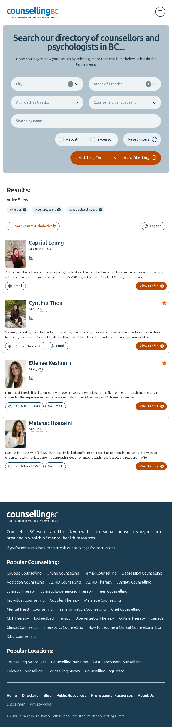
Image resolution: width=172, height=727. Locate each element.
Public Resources (71, 695)
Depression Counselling (142, 573)
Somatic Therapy (21, 591)
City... (44, 84)
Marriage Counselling (102, 600)
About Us (146, 695)
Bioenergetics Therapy (95, 618)
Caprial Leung (46, 243)
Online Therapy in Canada (141, 618)
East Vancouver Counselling (117, 662)
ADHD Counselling (65, 582)
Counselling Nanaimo (69, 662)
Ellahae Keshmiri (50, 363)
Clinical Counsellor (22, 627)
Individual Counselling (26, 600)
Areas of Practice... (121, 84)
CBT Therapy (18, 618)
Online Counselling (63, 573)
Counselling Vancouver (26, 662)
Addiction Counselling (25, 582)
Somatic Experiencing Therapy (67, 591)
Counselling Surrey (64, 671)
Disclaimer (16, 704)
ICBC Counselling (21, 636)
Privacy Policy (41, 704)
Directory (30, 695)
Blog (48, 695)
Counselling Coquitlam (104, 671)
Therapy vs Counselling (63, 627)
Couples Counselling (24, 573)
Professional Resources (112, 695)
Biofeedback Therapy (52, 618)
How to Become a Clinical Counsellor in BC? (125, 627)
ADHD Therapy (99, 582)
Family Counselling (100, 573)
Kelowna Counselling (25, 671)
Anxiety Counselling (134, 582)
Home (12, 695)
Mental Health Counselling (30, 609)
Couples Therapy (64, 600)
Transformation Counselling (82, 609)
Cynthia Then (46, 303)
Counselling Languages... (115, 102)
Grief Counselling (126, 609)
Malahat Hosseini (51, 423)
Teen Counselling (113, 591)
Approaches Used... (32, 102)
